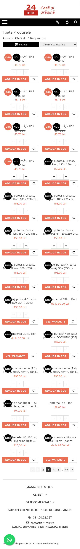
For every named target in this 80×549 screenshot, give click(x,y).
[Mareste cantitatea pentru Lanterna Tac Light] (66, 418)
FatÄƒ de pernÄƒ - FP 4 (60, 56)
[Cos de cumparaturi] (67, 22)
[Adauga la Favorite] (34, 79)
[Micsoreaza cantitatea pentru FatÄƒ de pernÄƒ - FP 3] (14, 72)
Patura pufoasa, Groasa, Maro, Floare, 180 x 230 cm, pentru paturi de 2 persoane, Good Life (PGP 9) (20, 266)
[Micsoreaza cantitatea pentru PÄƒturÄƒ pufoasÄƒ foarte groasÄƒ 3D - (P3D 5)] (14, 315)
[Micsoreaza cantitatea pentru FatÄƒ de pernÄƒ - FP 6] (54, 107)
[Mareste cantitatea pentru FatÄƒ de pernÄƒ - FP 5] (26, 107)
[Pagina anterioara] (32, 469)
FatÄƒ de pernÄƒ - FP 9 (20, 161)
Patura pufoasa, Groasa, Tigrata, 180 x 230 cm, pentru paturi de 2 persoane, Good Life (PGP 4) (60, 197)
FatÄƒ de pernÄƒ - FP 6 (60, 91)
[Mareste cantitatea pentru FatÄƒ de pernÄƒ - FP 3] (26, 72)
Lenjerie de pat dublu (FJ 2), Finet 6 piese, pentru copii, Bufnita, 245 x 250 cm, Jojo (20, 370)
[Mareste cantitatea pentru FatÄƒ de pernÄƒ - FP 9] (26, 177)
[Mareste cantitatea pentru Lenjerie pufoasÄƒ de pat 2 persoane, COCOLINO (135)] (66, 349)
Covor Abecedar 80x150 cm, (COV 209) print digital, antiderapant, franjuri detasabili (20, 439)
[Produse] (5, 23)
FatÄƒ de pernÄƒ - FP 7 (20, 126)
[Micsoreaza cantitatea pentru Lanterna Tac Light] (54, 418)
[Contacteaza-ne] (58, 22)
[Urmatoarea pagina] (72, 469)
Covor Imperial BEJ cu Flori (20, 333)
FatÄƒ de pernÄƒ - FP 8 (60, 126)
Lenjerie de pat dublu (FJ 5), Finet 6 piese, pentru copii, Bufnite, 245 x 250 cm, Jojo (20, 404)
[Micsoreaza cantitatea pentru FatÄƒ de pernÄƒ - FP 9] (14, 177)
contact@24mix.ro (42, 523)
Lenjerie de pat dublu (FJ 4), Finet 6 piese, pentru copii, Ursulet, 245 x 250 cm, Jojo (60, 370)
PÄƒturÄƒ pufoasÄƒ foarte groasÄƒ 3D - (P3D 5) (20, 300)
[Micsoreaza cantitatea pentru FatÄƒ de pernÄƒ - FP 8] (54, 142)
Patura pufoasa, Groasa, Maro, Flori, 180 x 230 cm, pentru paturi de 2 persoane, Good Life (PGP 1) (60, 162)
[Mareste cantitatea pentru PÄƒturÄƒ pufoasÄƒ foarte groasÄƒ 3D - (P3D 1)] (66, 280)
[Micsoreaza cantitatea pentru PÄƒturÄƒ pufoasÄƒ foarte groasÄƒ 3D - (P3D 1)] (54, 280)
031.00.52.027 (42, 517)
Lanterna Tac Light (60, 403)
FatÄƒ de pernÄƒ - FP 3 (20, 56)
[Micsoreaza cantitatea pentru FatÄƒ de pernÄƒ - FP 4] (54, 72)
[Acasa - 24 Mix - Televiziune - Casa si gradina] (40, 9)
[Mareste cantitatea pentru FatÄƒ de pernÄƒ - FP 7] (26, 142)
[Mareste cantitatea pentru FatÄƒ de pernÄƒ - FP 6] (66, 107)
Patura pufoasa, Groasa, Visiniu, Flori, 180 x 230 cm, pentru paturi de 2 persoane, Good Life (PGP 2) (20, 197)
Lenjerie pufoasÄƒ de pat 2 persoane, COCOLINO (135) (60, 335)
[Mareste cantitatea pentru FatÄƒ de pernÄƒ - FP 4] (66, 72)
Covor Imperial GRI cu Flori (60, 299)
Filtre (22, 44)
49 (66, 469)
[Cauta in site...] (76, 22)
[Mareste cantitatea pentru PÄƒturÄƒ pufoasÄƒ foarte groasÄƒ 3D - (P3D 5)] (26, 315)
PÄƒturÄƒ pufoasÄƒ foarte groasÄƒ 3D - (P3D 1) (60, 266)
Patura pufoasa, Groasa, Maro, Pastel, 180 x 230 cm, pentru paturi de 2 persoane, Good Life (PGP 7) (60, 231)
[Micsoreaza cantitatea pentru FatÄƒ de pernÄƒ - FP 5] (14, 107)
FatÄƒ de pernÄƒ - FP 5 (20, 91)
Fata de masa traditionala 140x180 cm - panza (60, 439)
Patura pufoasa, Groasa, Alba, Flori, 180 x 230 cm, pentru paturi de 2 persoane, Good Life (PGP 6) (20, 231)
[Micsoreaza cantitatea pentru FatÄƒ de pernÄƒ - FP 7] (14, 142)
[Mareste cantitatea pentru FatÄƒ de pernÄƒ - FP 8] (66, 142)
